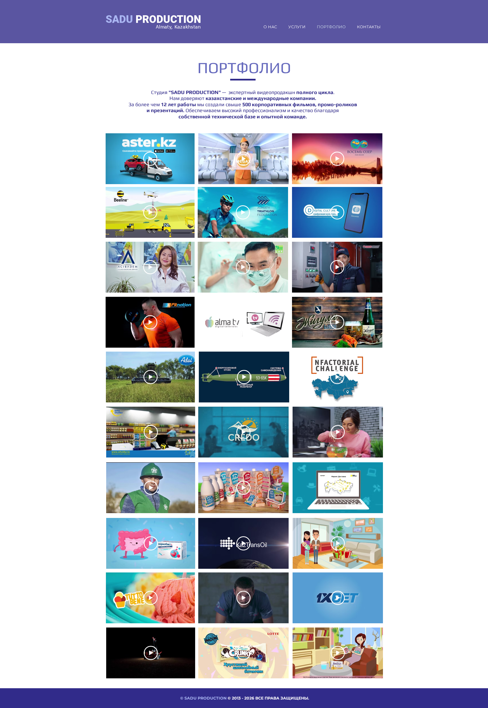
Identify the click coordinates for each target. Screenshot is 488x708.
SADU (119, 19)
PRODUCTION (168, 19)
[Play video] (150, 159)
